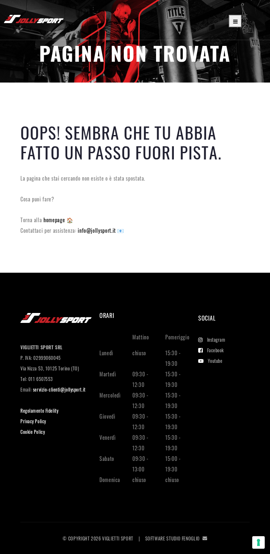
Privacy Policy (33, 421)
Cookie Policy (32, 431)
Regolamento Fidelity (39, 410)
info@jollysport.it (97, 230)
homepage (55, 220)
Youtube (215, 360)
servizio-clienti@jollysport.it (59, 389)
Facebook (215, 350)
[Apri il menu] (235, 21)
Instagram (216, 339)
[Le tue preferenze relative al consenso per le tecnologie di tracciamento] (258, 542)
